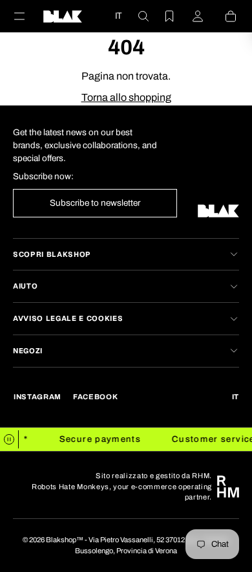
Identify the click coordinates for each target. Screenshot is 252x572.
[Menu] (27, 16)
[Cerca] (135, 16)
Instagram (37, 397)
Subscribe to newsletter (95, 203)
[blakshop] (62, 16)
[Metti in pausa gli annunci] (9, 439)
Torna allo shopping (126, 97)
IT (118, 15)
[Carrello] (223, 16)
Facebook (95, 397)
